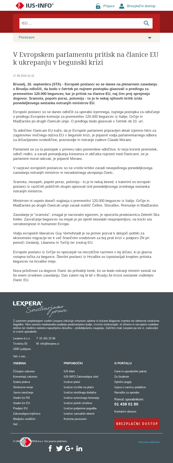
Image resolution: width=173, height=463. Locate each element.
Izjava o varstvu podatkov (130, 387)
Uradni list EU (21, 403)
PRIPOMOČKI (73, 363)
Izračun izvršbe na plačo (79, 387)
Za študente (121, 376)
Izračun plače (72, 382)
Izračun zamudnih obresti (79, 413)
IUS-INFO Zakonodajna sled (81, 376)
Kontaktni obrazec (125, 411)
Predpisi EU (20, 408)
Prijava (108, 6)
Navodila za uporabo (126, 392)
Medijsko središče (24, 419)
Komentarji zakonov (25, 376)
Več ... (17, 424)
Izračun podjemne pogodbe (80, 408)
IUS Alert (69, 371)
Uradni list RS (21, 397)
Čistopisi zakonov (24, 371)
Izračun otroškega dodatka (80, 392)
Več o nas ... (21, 356)
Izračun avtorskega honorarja (81, 397)
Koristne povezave (75, 419)
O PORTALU (123, 363)
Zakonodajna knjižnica (26, 413)
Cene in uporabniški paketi (130, 371)
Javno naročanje (23, 392)
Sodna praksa (21, 382)
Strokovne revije (23, 387)
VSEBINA (19, 363)
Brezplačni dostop (141, 6)
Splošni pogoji (122, 382)
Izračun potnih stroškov (78, 403)
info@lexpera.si (49, 343)
